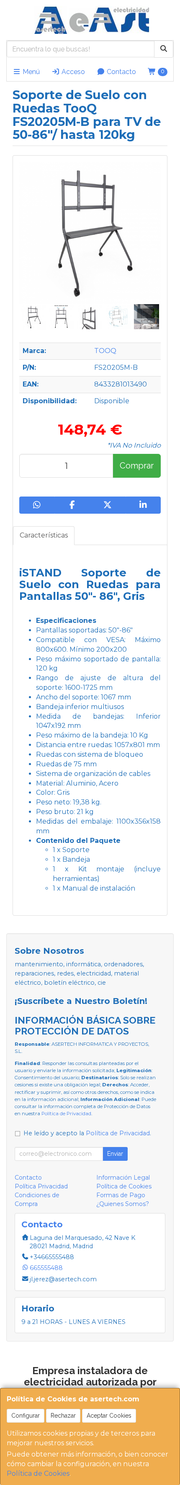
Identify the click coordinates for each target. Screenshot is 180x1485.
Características (44, 535)
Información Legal (123, 1177)
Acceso (72, 72)
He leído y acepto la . (87, 1133)
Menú (30, 72)
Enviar (115, 1153)
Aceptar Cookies (109, 1415)
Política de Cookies (38, 1473)
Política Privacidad (41, 1186)
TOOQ (105, 351)
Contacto (120, 72)
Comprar (137, 466)
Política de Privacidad (66, 1113)
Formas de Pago (120, 1195)
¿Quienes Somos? (122, 1204)
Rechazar (63, 1415)
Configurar (25, 1415)
